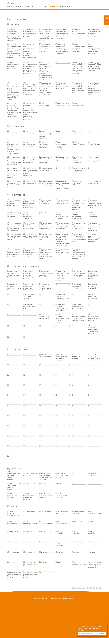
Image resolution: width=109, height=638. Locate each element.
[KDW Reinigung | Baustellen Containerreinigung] (95, 33)
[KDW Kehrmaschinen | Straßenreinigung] (63, 226)
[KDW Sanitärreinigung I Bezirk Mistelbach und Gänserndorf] (63, 106)
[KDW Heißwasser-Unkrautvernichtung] (46, 254)
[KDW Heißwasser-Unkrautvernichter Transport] (30, 252)
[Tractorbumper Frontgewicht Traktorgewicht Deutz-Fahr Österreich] (46, 287)
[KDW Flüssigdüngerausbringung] (95, 515)
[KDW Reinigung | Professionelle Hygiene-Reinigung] (46, 71)
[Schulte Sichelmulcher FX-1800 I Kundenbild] (46, 358)
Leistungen (28, 6)
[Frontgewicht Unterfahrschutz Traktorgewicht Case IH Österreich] (95, 298)
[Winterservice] (63, 171)
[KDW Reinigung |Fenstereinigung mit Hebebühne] (79, 33)
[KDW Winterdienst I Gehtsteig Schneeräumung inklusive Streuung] (63, 184)
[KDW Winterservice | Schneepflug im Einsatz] (14, 184)
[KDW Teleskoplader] (79, 525)
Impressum (64, 598)
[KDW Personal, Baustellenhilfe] (95, 477)
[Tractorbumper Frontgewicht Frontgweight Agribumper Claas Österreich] (63, 298)
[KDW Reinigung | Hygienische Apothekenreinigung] (46, 89)
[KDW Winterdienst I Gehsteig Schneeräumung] (46, 184)
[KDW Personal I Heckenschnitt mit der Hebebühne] (63, 477)
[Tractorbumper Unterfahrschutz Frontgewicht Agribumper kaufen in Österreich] (63, 308)
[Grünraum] (79, 477)
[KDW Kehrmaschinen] (79, 204)
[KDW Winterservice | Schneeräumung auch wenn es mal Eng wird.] (14, 172)
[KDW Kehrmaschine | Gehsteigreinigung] (95, 226)
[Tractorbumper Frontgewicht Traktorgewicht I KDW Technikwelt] (14, 274)
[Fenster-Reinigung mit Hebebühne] (63, 48)
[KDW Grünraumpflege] (30, 487)
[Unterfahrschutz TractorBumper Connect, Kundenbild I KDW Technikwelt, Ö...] (79, 318)
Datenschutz (71, 598)
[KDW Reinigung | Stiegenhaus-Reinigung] (63, 86)
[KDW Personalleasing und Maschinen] (30, 477)
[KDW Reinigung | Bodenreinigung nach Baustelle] (14, 91)
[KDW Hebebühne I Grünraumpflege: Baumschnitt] (14, 497)
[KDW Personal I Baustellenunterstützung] (95, 487)
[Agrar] (46, 575)
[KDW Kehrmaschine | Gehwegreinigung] (14, 237)
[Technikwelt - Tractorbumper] (63, 287)
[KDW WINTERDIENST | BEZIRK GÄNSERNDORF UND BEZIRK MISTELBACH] (63, 134)
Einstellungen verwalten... (86, 634)
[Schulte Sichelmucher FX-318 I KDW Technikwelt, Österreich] (95, 358)
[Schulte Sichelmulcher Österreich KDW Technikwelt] (79, 358)
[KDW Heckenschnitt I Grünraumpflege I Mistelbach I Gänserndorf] (14, 487)
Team (44, 6)
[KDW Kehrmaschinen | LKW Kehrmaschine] (14, 203)
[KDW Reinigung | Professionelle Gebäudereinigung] (95, 88)
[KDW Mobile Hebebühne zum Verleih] (95, 48)
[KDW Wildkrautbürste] (30, 203)
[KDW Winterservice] (46, 160)
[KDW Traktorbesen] (46, 203)
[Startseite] (11, 3)
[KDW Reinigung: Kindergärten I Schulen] (79, 106)
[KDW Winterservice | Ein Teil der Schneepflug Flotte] (95, 160)
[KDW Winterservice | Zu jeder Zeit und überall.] (30, 171)
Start (9, 6)
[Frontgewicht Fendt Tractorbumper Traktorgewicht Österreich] (30, 298)
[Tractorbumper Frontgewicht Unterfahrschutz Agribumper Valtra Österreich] (95, 329)
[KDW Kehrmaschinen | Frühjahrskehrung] (30, 226)
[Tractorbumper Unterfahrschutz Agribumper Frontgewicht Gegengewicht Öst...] (63, 318)
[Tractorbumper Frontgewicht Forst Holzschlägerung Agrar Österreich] (95, 318)
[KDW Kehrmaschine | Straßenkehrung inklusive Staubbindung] (79, 253)
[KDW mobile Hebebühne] (46, 47)
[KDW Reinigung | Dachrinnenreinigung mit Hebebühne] (30, 51)
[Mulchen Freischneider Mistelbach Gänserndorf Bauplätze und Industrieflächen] (95, 565)
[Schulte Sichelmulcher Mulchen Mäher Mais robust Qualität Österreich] (63, 358)
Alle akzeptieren (100, 634)
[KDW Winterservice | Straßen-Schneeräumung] (79, 160)
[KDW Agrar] (63, 555)
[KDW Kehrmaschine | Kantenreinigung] (63, 252)
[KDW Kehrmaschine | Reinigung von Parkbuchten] (30, 237)
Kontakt (17, 6)
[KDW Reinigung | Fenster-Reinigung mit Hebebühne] (14, 50)
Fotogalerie (54, 6)
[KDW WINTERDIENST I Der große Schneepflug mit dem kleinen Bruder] (46, 134)
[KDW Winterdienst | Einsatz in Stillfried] (79, 184)
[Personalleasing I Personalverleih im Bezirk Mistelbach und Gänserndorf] (46, 477)
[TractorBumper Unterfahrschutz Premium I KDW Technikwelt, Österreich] (30, 287)
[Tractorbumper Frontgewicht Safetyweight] (63, 275)
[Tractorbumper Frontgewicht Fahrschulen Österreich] (95, 287)
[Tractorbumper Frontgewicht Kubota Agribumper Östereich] (79, 287)
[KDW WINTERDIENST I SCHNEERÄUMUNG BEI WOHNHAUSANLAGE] (30, 134)
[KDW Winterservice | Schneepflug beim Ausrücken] (46, 171)
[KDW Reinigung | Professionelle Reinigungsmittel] (46, 35)
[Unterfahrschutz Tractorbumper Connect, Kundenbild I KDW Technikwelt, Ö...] (46, 274)
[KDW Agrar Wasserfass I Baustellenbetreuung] (14, 515)
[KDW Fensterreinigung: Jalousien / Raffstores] (79, 68)
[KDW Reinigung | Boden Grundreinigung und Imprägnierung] (63, 34)
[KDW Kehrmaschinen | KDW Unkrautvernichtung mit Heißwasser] (95, 237)
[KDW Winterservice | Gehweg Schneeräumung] (14, 160)
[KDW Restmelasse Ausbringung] (63, 515)
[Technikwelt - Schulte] (14, 358)
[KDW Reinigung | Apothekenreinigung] (30, 33)
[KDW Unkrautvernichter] (14, 252)
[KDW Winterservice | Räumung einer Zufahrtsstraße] (30, 184)
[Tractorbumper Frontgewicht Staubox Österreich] (30, 308)
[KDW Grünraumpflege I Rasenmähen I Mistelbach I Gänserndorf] (14, 477)
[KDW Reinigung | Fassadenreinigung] (14, 109)
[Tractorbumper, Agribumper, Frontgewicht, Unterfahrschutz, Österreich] (30, 275)
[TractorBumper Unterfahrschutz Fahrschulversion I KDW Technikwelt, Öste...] (14, 287)
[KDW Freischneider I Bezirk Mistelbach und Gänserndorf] (63, 545)
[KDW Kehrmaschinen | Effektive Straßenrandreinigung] (63, 239)
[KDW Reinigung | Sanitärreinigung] (14, 35)
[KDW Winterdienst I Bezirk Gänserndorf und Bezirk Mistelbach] (30, 160)
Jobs (38, 6)
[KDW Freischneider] (95, 525)
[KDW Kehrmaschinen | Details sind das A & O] (46, 237)
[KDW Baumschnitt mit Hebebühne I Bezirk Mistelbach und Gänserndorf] (30, 497)
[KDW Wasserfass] (30, 515)
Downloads (66, 6)
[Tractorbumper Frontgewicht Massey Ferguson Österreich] (79, 308)
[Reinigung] (63, 66)
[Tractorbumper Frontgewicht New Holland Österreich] (46, 318)
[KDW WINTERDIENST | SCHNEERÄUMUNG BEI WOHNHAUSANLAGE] (95, 134)
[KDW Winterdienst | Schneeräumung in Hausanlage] (63, 160)
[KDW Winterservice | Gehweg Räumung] (79, 171)
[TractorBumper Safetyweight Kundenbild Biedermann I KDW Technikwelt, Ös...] (79, 274)
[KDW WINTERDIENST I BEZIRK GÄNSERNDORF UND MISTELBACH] (14, 134)
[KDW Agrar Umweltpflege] (63, 535)
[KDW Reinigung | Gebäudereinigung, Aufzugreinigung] (30, 68)
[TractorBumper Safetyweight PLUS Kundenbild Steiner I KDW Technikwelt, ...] (95, 275)
